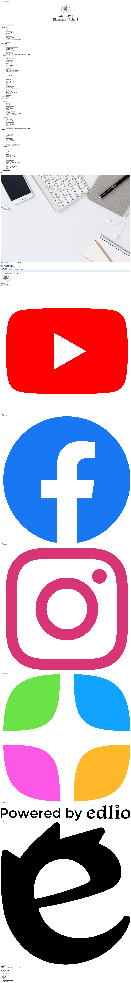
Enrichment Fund (10, 60)
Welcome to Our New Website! (9, 177)
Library (7, 77)
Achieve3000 (9, 49)
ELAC (7, 69)
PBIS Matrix (8, 95)
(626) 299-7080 (7, 969)
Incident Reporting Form (11, 92)
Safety (7, 63)
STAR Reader (9, 52)
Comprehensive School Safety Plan (13, 39)
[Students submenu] (3, 74)
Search (2, 262)
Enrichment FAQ (9, 61)
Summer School (9, 53)
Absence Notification (10, 58)
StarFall (7, 84)
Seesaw (7, 85)
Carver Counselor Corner (11, 40)
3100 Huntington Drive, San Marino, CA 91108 (11, 967)
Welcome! (8, 29)
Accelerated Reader (10, 50)
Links (7, 76)
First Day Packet (9, 65)
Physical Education (10, 48)
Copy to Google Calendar (6, 269)
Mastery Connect (9, 91)
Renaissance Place (10, 81)
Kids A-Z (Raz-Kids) (10, 82)
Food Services (9, 64)
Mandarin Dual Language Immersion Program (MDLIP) (18, 54)
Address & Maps (9, 34)
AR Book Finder (9, 87)
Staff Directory (9, 36)
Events (2, 270)
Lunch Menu (9, 75)
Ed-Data (8, 38)
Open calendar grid (16, 273)
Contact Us (8, 42)
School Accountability (11, 37)
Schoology (8, 79)
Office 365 (8, 90)
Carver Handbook (10, 32)
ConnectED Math (10, 86)
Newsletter (8, 68)
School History (9, 31)
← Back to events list (6, 273)
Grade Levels (9, 45)
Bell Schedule (9, 33)
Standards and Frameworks (12, 47)
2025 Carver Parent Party (11, 71)
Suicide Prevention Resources (12, 70)
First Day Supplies (10, 66)
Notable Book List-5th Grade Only (13, 88)
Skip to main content (5, 1)
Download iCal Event (18, 269)
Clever (7, 80)
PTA (7, 59)
